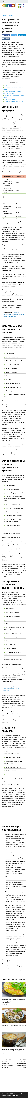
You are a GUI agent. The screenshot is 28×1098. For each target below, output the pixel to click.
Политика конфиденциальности (10, 1095)
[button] (6, 35)
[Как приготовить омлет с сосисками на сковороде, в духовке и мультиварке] (14, 997)
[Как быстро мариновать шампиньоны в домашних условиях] (14, 1023)
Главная (4, 15)
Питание (10, 15)
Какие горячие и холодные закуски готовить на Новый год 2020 (13, 1050)
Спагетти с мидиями (10, 99)
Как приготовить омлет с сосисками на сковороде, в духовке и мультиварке (13, 1000)
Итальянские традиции (11, 85)
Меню (4, 1)
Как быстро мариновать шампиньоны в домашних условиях (14, 1026)
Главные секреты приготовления (14, 101)
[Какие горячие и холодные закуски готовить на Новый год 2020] (14, 1047)
